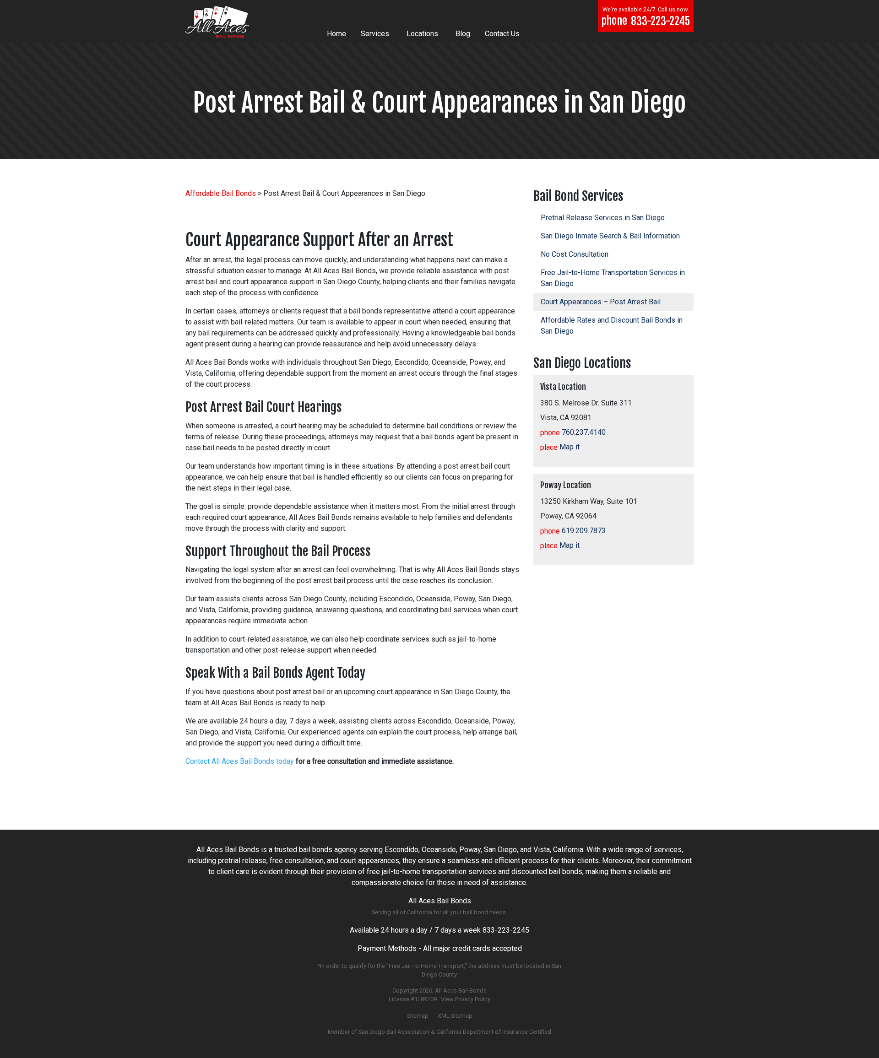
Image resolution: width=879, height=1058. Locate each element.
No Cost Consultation (574, 254)
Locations (422, 33)
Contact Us (502, 33)
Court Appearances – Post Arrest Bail (601, 301)
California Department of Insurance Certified (493, 1031)
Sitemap (418, 1015)
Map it (560, 447)
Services (375, 33)
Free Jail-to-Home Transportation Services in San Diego (613, 278)
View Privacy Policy (465, 999)
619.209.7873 (573, 530)
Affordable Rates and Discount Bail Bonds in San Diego (612, 325)
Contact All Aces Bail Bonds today (239, 761)
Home (336, 33)
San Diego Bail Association (393, 1031)
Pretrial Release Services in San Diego (603, 217)
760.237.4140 (573, 432)
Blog (463, 33)
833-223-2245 (506, 930)
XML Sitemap (455, 1015)
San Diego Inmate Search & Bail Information (610, 236)
